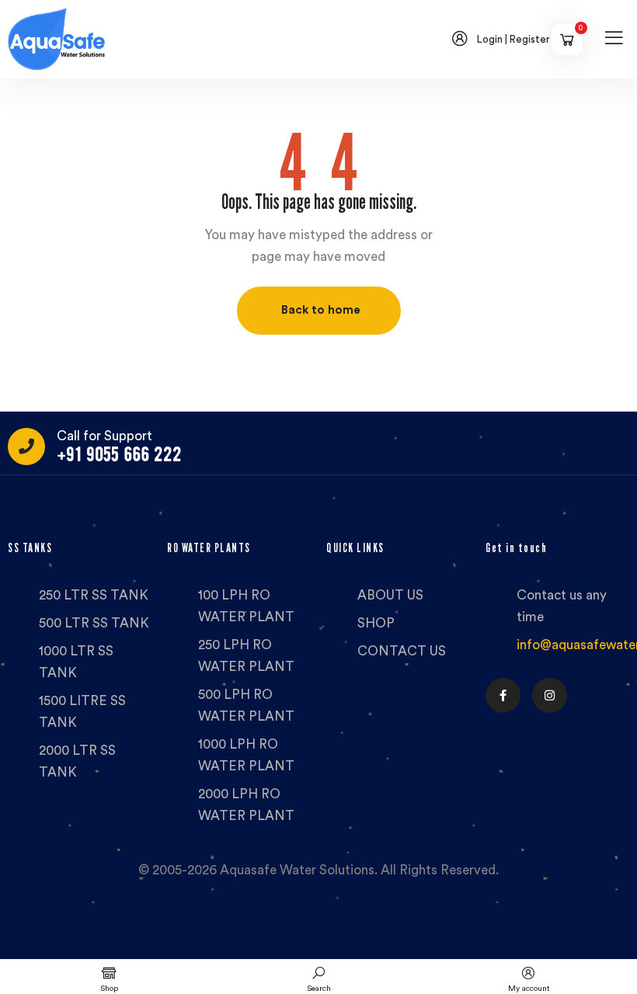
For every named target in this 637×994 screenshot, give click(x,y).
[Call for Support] (26, 446)
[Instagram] (549, 695)
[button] (319, 311)
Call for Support (104, 436)
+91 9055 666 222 (119, 454)
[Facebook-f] (503, 695)
